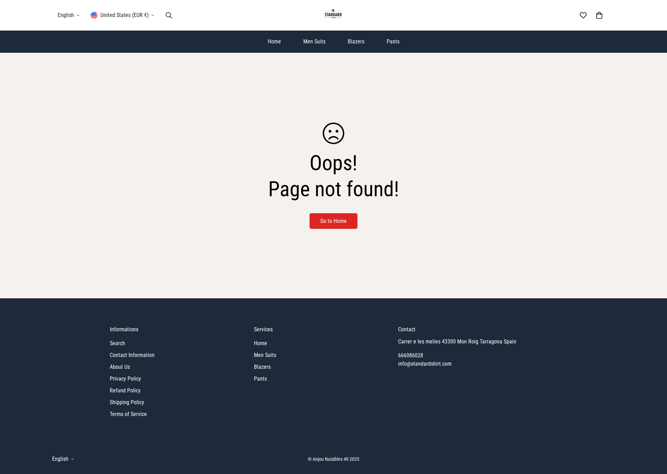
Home (274, 41)
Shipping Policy (127, 402)
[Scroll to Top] (653, 436)
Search (117, 343)
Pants (393, 41)
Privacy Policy (125, 378)
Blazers (356, 41)
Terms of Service (128, 414)
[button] (599, 15)
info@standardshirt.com (425, 363)
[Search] (169, 15)
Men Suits (314, 41)
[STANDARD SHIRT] (334, 15)
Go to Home (333, 221)
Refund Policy (125, 390)
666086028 (410, 355)
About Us (120, 367)
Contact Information (132, 355)
